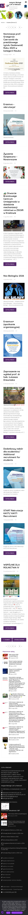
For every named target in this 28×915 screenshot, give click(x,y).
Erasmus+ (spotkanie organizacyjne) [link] (11, 324)
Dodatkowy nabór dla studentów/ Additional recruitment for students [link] (13, 454)
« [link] (6, 27)
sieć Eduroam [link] (6, 874)
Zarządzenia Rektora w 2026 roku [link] (12, 830)
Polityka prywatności (17, 912)
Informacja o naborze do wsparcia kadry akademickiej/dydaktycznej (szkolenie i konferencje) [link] (17, 704)
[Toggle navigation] (25, 2)
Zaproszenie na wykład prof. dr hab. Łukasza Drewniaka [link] (11, 375)
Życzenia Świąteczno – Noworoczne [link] (10, 156)
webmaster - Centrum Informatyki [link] (13, 887)
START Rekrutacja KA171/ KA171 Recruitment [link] (13, 513)
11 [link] (19, 27)
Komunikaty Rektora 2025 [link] (10, 840)
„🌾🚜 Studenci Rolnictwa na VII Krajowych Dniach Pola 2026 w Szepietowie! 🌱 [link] (17, 695)
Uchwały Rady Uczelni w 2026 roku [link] (12, 853)
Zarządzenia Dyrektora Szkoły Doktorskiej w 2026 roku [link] (14, 848)
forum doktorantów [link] (8, 872)
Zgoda (8, 912)
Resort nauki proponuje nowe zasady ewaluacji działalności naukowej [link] (15, 662)
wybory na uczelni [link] (7, 866)
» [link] (21, 27)
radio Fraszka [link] (6, 877)
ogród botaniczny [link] (7, 869)
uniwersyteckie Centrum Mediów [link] (11, 880)
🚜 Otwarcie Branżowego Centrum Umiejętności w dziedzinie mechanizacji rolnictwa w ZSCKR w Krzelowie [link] (13, 203)
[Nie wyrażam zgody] (26, 907)
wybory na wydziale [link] (8, 863)
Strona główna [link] (19, 639)
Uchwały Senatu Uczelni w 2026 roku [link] (12, 833)
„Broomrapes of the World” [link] (17, 738)
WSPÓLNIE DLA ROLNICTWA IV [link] (11, 566)
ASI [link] (3, 892)
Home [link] (2, 22)
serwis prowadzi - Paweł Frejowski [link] (12, 889)
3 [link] (12, 27)
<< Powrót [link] (6, 639)
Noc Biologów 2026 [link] (13, 275)
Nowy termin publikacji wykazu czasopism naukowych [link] (15, 670)
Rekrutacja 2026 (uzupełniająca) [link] (13, 655)
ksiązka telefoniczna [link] (8, 861)
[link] (2, 6)
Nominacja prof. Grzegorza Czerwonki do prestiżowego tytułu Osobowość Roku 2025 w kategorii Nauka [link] (13, 42)
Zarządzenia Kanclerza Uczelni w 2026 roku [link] (12, 844)
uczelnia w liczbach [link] (8, 858)
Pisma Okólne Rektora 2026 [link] (10, 836)
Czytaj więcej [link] (9, 92)
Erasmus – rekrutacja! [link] (9, 106)
